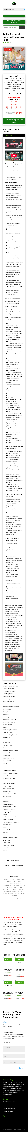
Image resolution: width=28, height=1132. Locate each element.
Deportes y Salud (7, 704)
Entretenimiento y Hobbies (9, 719)
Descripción (8, 135)
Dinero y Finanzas (7, 712)
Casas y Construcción (8, 688)
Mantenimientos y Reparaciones (11, 735)
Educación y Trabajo (8, 717)
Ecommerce (6, 714)
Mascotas (5, 740)
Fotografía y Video (7, 724)
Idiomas (5, 727)
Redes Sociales (6, 755)
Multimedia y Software (8, 745)
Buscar (22, 27)
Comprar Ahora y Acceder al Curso (14, 121)
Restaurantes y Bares (8, 758)
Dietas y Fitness (7, 709)
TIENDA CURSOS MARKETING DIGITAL (14, 16)
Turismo (5, 763)
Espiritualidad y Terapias (9, 722)
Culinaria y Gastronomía (9, 696)
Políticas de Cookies (8, 1111)
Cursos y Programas (8, 699)
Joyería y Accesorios (8, 732)
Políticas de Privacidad (9, 1108)
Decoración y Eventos (8, 701)
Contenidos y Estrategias (9, 691)
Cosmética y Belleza (8, 693)
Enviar (21, 1068)
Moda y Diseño (6, 742)
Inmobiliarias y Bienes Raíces (10, 729)
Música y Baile (6, 748)
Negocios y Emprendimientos (10, 750)
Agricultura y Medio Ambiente (10, 686)
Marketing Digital (7, 737)
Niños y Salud (6, 753)
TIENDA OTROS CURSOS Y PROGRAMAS (14, 21)
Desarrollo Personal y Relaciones (11, 706)
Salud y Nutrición (7, 760)
